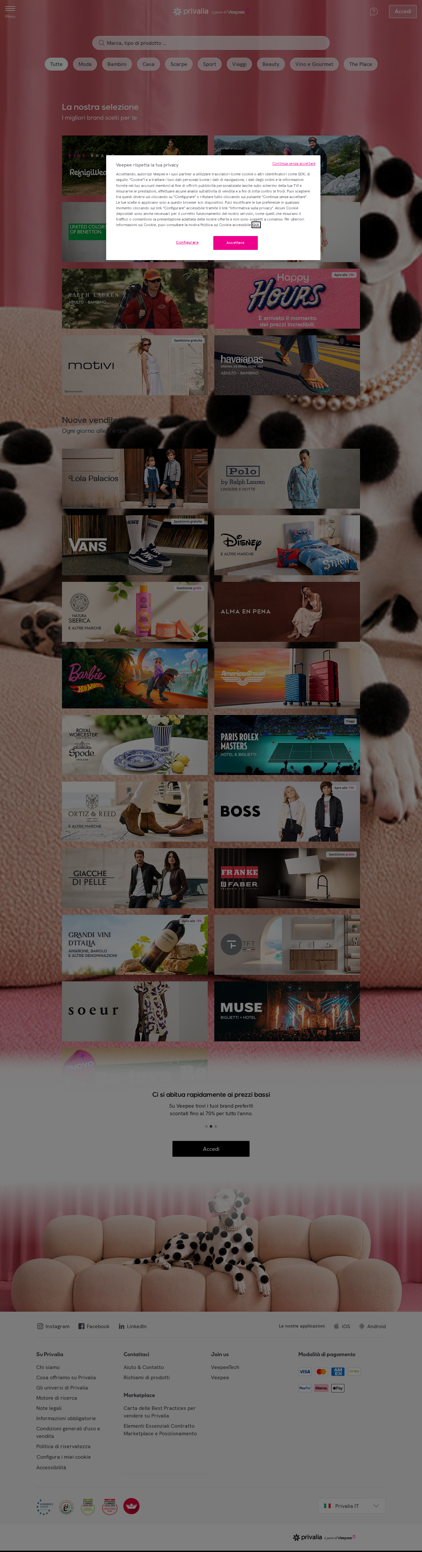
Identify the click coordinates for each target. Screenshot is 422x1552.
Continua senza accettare (294, 163)
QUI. (256, 225)
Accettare (235, 242)
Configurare (187, 242)
